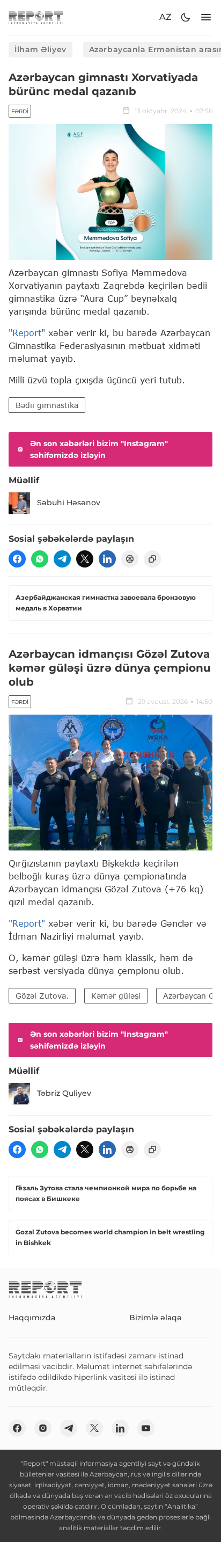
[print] (129, 559)
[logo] (36, 17)
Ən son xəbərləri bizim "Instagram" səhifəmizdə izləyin (99, 449)
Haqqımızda (32, 1317)
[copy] (152, 559)
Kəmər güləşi (116, 995)
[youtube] (145, 1428)
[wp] (39, 559)
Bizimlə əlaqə (155, 1317)
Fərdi (19, 111)
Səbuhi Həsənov (68, 502)
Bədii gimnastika (47, 405)
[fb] (17, 559)
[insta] (42, 1428)
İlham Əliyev (40, 49)
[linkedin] (107, 559)
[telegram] (62, 559)
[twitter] (84, 559)
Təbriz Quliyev (64, 1093)
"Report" (27, 333)
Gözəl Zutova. (42, 995)
